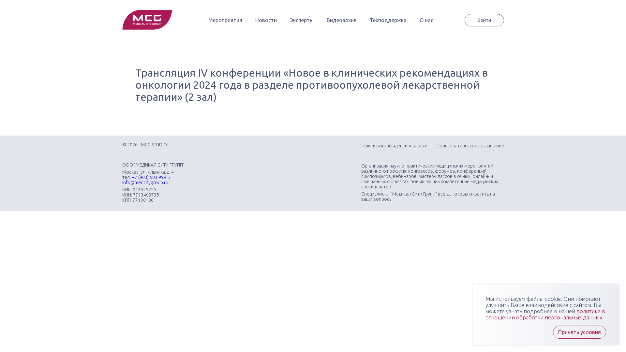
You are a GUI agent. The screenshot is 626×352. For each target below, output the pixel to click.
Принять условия (579, 332)
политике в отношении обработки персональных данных (545, 314)
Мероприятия (225, 20)
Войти (484, 20)
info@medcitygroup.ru (145, 182)
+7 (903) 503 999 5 (151, 177)
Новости (266, 20)
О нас (426, 20)
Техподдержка (388, 20)
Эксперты (302, 20)
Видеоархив (342, 20)
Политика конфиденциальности (393, 145)
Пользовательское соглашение (470, 145)
